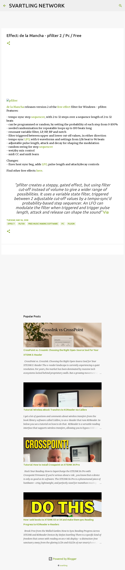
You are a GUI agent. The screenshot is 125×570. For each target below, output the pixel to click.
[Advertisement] (62, 73)
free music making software (43, 224)
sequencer (38, 117)
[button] (8, 43)
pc (63, 224)
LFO (26, 139)
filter (22, 224)
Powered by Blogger (64, 558)
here (39, 170)
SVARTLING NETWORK (37, 5)
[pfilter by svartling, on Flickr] (12, 100)
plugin (71, 224)
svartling (63, 565)
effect (66, 106)
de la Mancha (15, 106)
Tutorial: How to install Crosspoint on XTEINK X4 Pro (51, 464)
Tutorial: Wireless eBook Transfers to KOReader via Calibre (55, 409)
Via (105, 212)
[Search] (120, 6)
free (59, 106)
